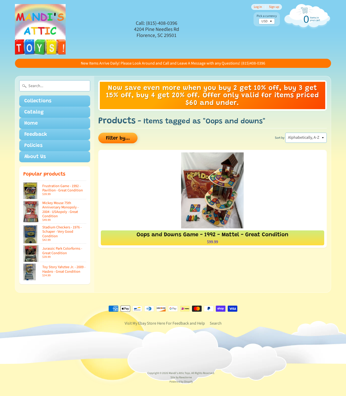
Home (31, 123)
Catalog (34, 112)
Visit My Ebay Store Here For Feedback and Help (165, 323)
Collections (37, 101)
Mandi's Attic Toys (179, 373)
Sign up (274, 7)
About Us (35, 156)
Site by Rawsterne (181, 377)
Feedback (35, 134)
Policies (33, 145)
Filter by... (118, 138)
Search (216, 323)
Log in (258, 7)
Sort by (279, 137)
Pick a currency (267, 16)
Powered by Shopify (181, 382)
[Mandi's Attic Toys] (40, 29)
